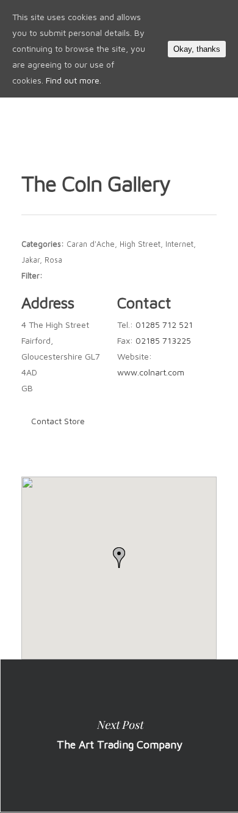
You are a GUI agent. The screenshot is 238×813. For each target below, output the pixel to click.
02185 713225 (163, 340)
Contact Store (58, 421)
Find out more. (73, 80)
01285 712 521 (164, 324)
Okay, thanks (196, 49)
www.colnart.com (150, 372)
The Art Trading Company (119, 735)
